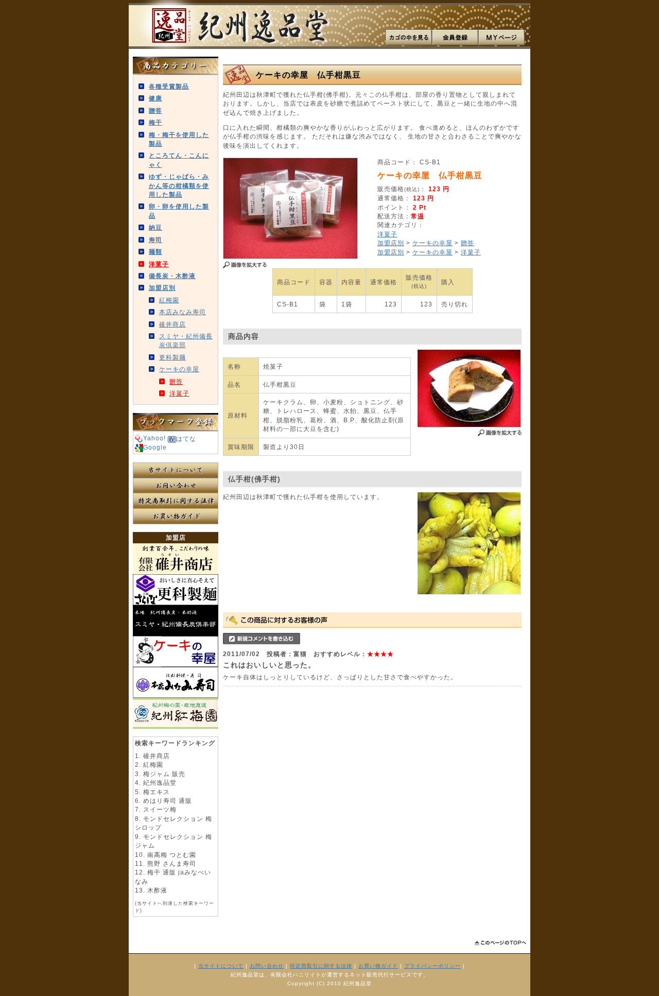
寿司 (155, 239)
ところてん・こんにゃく (179, 159)
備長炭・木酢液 (172, 275)
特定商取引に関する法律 (175, 501)
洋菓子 (159, 264)
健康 (155, 98)
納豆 (155, 227)
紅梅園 (169, 300)
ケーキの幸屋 (179, 369)
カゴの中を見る (409, 37)
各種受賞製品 (169, 86)
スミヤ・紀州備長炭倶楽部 (186, 340)
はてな (186, 438)
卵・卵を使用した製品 (179, 210)
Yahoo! (154, 438)
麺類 (155, 251)
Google (155, 447)
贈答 (155, 110)
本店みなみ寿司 (182, 311)
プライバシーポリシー (432, 966)
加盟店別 (162, 287)
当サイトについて (175, 470)
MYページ (501, 37)
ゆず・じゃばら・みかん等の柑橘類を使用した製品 (179, 185)
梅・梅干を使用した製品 (179, 139)
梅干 (155, 122)
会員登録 (455, 37)
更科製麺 (172, 357)
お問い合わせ (175, 485)
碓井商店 (172, 324)
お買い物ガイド (175, 516)
